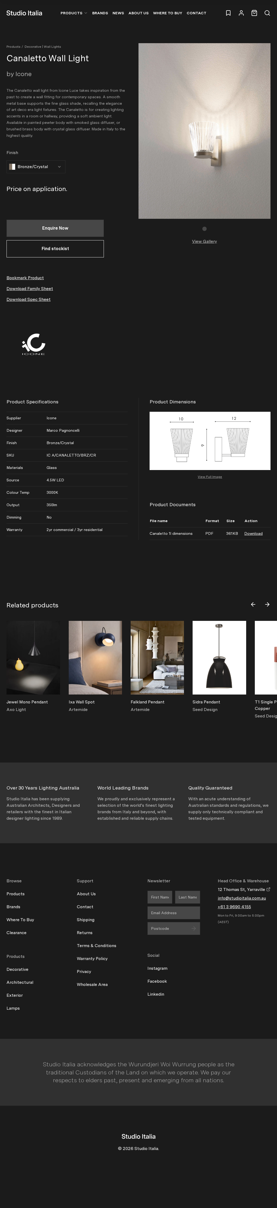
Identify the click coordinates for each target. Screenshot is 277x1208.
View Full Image (210, 477)
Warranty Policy (92, 958)
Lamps (13, 1008)
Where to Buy (167, 13)
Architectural (19, 982)
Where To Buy (20, 919)
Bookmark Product (25, 277)
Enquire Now (55, 228)
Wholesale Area (92, 984)
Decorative (17, 969)
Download (253, 533)
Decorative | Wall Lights (43, 47)
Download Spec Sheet (28, 299)
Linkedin (155, 994)
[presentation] (253, 604)
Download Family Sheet (29, 288)
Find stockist (55, 248)
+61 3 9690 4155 (234, 906)
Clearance (16, 932)
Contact (196, 13)
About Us (138, 13)
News (118, 13)
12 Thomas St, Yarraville (242, 889)
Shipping (85, 919)
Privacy (84, 971)
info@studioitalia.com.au (242, 898)
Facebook (157, 981)
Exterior (14, 995)
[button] (204, 228)
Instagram (157, 968)
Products (72, 13)
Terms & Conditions (96, 945)
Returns (85, 932)
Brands (100, 13)
